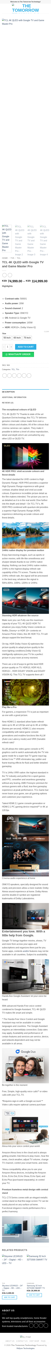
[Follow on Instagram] (36, 1325)
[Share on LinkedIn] (29, 375)
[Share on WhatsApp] (4, 375)
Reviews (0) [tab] (7, 403)
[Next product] (4, 275)
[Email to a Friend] (19, 375)
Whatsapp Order (19, 354)
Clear (46, 331)
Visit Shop (34, 1341)
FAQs (43, 1341)
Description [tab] (8, 392)
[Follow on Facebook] (31, 1325)
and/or (26, 951)
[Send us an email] (46, 1325)
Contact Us (21, 1341)
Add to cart (26, 347)
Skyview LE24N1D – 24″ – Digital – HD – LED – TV (12, 1288)
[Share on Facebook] (9, 375)
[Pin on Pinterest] (24, 375)
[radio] (7, 338)
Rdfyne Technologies (26, 1348)
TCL (19, 258)
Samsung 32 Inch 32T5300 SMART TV (36, 1287)
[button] (3, 8)
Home (5, 258)
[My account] (43, 8)
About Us (9, 1341)
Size (4, 334)
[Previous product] (10, 275)
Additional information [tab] (14, 397)
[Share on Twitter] (14, 375)
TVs (12, 258)
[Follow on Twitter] (41, 1325)
